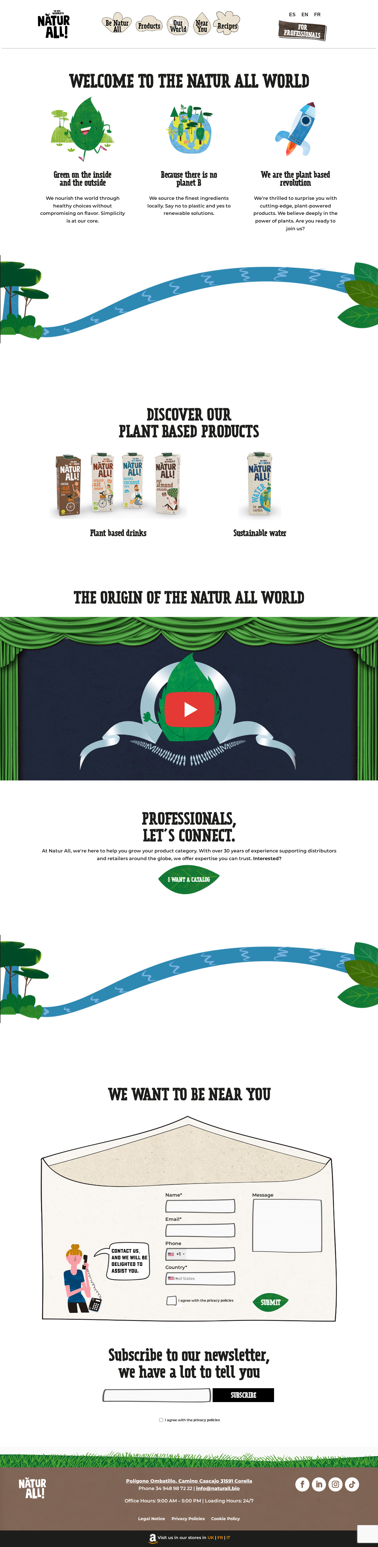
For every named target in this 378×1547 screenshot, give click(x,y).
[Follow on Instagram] (335, 1484)
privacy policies (220, 1300)
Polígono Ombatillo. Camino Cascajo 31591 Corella (189, 1481)
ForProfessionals (302, 31)
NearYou (202, 26)
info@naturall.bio (218, 1488)
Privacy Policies (188, 1518)
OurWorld (178, 26)
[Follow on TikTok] (352, 1484)
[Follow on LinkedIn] (319, 1484)
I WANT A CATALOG (189, 879)
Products (149, 26)
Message (262, 1195)
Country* (176, 1267)
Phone (173, 1249)
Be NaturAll (117, 26)
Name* (173, 1195)
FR (220, 1537)
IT (228, 1537)
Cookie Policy (225, 1518)
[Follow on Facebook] (302, 1484)
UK (211, 1537)
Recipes (227, 26)
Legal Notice (151, 1518)
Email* (173, 1219)
